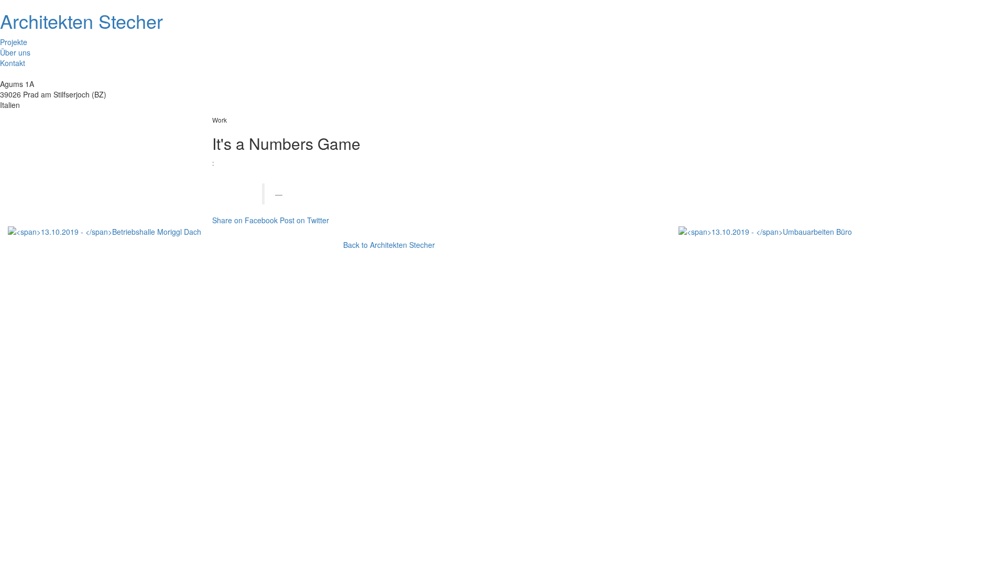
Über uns (15, 52)
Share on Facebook (245, 220)
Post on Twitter (304, 220)
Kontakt (12, 63)
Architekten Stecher (81, 20)
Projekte (13, 42)
